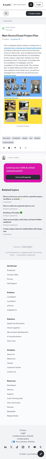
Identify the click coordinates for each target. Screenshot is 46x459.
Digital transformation (16, 323)
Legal (23, 433)
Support (10, 394)
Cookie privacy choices (23, 436)
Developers (11, 385)
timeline (37, 138)
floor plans (6, 138)
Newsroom (11, 359)
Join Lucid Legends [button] (23, 177)
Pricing (10, 279)
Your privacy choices (25, 441)
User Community (13, 403)
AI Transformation (14, 336)
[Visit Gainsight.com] (23, 247)
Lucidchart (11, 301)
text (31, 138)
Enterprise (11, 270)
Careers (10, 363)
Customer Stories (14, 367)
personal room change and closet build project (23, 48)
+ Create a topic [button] (34, 13)
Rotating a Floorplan (11, 213)
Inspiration (8, 21)
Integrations (12, 310)
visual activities (8, 142)
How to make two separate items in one (18, 206)
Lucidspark (16, 138)
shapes (24, 138)
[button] (16, 39)
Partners (10, 407)
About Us (10, 354)
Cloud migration (13, 328)
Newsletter (11, 411)
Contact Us (11, 372)
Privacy (23, 430)
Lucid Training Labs (15, 398)
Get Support (12, 283)
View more (11, 341)
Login (38, 5)
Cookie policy (23, 439)
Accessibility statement (26, 255)
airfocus (10, 306)
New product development (17, 332)
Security (10, 390)
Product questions (10, 209)
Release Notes (12, 416)
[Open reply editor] (23, 157)
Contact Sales (12, 275)
